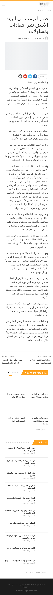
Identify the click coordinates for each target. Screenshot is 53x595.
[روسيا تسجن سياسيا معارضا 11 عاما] (15, 384)
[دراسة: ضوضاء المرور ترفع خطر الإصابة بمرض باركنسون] (42, 538)
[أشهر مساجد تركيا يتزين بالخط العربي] (42, 551)
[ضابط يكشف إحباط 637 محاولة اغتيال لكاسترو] (38, 408)
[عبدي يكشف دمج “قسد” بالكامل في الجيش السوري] (42, 451)
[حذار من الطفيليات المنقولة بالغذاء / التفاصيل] (42, 488)
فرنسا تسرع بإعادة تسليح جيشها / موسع (20, 560)
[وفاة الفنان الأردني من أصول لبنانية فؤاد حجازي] (42, 476)
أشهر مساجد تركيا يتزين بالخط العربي (21, 548)
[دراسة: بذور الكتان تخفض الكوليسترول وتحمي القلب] (42, 463)
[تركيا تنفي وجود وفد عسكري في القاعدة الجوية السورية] (42, 513)
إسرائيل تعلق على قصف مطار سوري (21, 523)
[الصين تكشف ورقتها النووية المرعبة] (15, 408)
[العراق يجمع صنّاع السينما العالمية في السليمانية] (42, 501)
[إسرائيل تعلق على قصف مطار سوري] (42, 526)
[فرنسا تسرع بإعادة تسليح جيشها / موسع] (38, 384)
